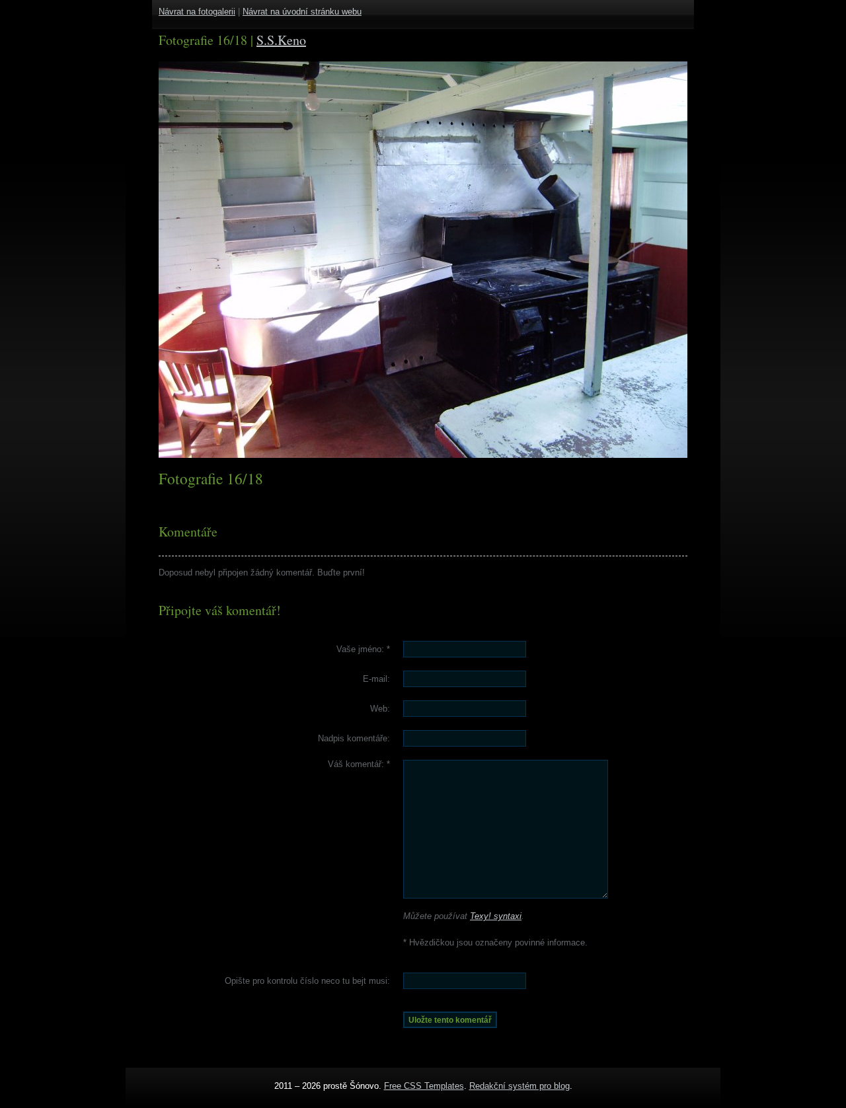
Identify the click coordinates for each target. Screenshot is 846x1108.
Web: (380, 709)
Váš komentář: (359, 764)
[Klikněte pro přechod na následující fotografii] (208, 259)
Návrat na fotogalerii (197, 12)
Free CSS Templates (424, 1086)
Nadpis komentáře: (354, 738)
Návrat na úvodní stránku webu (302, 12)
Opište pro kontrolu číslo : (307, 981)
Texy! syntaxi (495, 916)
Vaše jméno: (363, 649)
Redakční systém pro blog (519, 1086)
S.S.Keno (281, 40)
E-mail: (376, 679)
